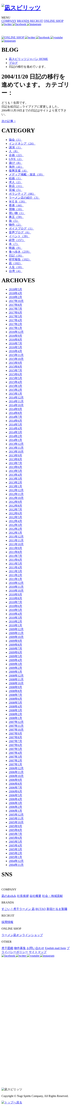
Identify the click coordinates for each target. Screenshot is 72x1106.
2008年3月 (15, 710)
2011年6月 (15, 559)
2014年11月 (16, 401)
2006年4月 (15, 799)
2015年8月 (15, 366)
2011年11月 (16, 540)
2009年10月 (16, 637)
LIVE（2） (16, 159)
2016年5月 (15, 347)
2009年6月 (15, 652)
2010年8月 (15, 598)
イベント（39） (19, 236)
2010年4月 (15, 613)
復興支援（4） (18, 170)
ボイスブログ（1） (21, 228)
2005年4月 (15, 845)
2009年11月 (16, 633)
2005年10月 (16, 822)
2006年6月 (15, 791)
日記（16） (16, 255)
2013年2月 (15, 482)
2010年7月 (15, 602)
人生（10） (16, 267)
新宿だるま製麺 (57, 909)
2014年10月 (16, 405)
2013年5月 (15, 470)
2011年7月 (15, 555)
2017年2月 (15, 324)
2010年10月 (16, 590)
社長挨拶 (23, 895)
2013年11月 (16, 447)
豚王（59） (16, 216)
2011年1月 (15, 579)
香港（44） (16, 205)
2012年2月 (15, 528)
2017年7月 (15, 308)
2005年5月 (15, 841)
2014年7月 (15, 416)
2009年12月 (16, 629)
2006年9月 (15, 779)
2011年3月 (15, 571)
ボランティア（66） (22, 193)
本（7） (14, 244)
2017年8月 (15, 304)
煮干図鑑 (7, 948)
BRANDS (23, 20)
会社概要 (35, 895)
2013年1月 (15, 486)
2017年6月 (15, 312)
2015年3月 (15, 385)
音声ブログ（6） (20, 232)
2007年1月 (15, 764)
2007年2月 (15, 760)
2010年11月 (16, 586)
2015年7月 (15, 370)
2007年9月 (15, 733)
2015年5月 (15, 378)
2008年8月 (15, 691)
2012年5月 (15, 517)
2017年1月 (15, 328)
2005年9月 (15, 826)
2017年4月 (15, 320)
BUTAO (40, 909)
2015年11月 (16, 355)
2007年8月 (15, 737)
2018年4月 (15, 293)
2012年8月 (15, 505)
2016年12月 (16, 331)
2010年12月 (16, 582)
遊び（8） (15, 162)
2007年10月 (16, 729)
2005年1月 (15, 857)
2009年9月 (15, 640)
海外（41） (16, 166)
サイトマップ (38, 952)
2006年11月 (16, 772)
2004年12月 (16, 861)
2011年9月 (15, 548)
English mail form (55, 948)
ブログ (13, 62)
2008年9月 (15, 687)
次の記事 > (8, 121)
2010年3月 (15, 617)
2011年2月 (15, 575)
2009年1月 (15, 671)
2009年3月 (15, 664)
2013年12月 (16, 443)
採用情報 (7, 922)
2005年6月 (15, 837)
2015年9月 (15, 362)
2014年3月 (15, 432)
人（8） (14, 151)
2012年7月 (15, 509)
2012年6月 (15, 513)
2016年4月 (15, 351)
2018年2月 (15, 297)
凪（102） (15, 263)
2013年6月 (15, 467)
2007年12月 (16, 721)
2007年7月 (15, 741)
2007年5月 (15, 749)
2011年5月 (15, 563)
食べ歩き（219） (20, 251)
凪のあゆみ (8, 895)
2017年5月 (15, 316)
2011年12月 (16, 536)
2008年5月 (15, 702)
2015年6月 (15, 374)
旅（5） (14, 220)
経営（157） (17, 240)
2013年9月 (15, 455)
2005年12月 (16, 814)
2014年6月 (15, 420)
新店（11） (16, 186)
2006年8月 (15, 783)
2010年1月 (15, 625)
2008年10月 (16, 683)
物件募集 (20, 948)
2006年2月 (15, 806)
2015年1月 (15, 393)
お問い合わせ (35, 948)
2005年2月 (15, 853)
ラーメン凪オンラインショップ (22, 935)
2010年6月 (15, 606)
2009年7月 (15, 648)
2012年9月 (15, 501)
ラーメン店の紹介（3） (24, 197)
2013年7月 (15, 463)
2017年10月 (16, 301)
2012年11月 (16, 494)
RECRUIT (36, 20)
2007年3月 (15, 756)
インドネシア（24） (22, 143)
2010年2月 (15, 621)
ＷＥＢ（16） (18, 201)
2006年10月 (16, 776)
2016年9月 (15, 335)
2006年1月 (15, 810)
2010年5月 (15, 609)
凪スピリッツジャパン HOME (28, 59)
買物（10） (16, 209)
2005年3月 (15, 849)
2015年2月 (15, 389)
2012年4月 (15, 521)
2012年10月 (16, 497)
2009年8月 (15, 644)
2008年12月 (16, 675)
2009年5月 (15, 656)
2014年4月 (15, 428)
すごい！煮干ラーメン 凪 (18, 909)
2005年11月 (16, 818)
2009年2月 (15, 667)
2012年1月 (15, 532)
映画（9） (15, 247)
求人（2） (15, 182)
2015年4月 (15, 382)
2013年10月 (16, 451)
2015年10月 (16, 358)
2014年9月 (15, 409)
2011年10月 (16, 544)
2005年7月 (15, 833)
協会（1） (15, 139)
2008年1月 (15, 718)
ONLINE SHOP (53, 20)
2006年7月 (15, 787)
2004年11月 (16, 864)
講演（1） (15, 147)
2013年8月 (15, 459)
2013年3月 (15, 478)
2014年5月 (15, 424)
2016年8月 (15, 339)
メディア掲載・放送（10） (26, 174)
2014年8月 (15, 413)
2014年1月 (15, 440)
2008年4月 (15, 706)
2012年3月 (15, 525)
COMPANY (8, 20)
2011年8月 (15, 552)
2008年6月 (15, 698)
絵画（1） (15, 178)
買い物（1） (17, 213)
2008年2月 (15, 714)
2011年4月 (15, 567)
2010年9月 (15, 594)
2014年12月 (16, 397)
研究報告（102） (20, 259)
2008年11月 (16, 679)
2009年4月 (15, 660)
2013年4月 (15, 474)
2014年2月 (15, 436)
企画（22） (16, 155)
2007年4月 (15, 752)
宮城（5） (15, 189)
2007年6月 (15, 745)
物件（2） (15, 224)
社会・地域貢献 (52, 895)
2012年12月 (16, 490)
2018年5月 (15, 289)
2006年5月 (15, 795)
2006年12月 (16, 768)
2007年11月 (16, 725)
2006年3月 (15, 803)
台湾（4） (15, 271)
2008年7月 (15, 694)
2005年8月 (15, 830)
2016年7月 (15, 343)
